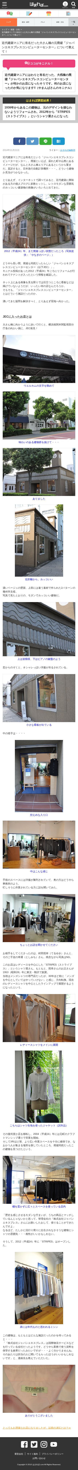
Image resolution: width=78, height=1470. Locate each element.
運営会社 (19, 1454)
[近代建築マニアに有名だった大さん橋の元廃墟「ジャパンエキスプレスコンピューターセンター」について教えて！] (58, 141)
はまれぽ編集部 (67, 150)
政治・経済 (25, 22)
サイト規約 (32, 1454)
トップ (8, 22)
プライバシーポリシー (52, 1454)
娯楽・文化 (60, 22)
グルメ (43, 22)
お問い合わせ (39, 1458)
